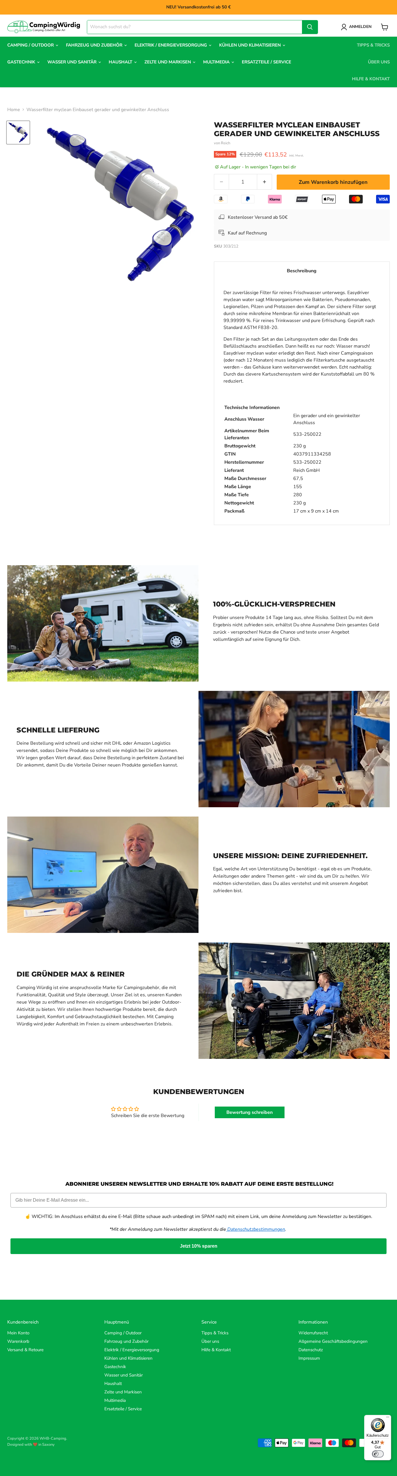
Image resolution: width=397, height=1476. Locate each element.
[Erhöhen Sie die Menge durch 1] (264, 182)
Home (13, 109)
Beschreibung (301, 271)
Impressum (309, 1358)
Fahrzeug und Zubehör (95, 45)
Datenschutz (310, 1350)
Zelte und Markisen (168, 62)
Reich (225, 143)
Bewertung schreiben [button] (249, 1112)
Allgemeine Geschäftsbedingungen (333, 1341)
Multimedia (217, 62)
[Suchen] (310, 27)
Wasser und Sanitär (72, 62)
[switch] (378, 1453)
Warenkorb (18, 1341)
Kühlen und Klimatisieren (250, 45)
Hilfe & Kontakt (371, 79)
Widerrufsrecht (313, 1333)
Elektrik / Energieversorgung (171, 45)
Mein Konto (18, 1333)
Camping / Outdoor (31, 45)
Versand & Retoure (25, 1350)
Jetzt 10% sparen (198, 1246)
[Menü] (387, 1418)
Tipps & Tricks (373, 45)
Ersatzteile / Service (266, 62)
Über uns (379, 62)
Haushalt (121, 62)
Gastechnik (21, 62)
